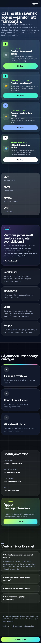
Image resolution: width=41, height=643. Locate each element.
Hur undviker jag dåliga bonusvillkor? (14, 598)
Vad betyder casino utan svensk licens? (18, 556)
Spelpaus (5, 626)
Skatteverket (29, 626)
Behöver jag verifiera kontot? (17, 588)
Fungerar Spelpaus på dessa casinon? (16, 578)
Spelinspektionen (17, 626)
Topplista (34, 4)
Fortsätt (20, 522)
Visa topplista (20, 640)
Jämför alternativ (11, 261)
